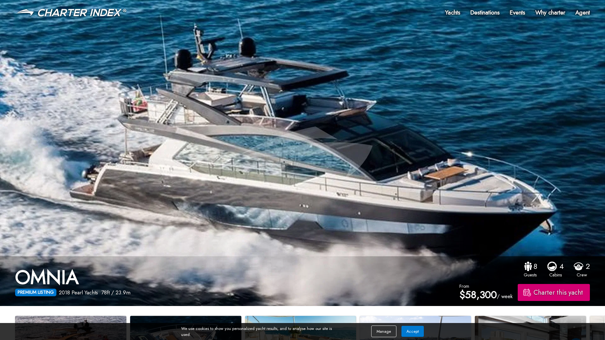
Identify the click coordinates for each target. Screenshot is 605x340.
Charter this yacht (558, 292)
